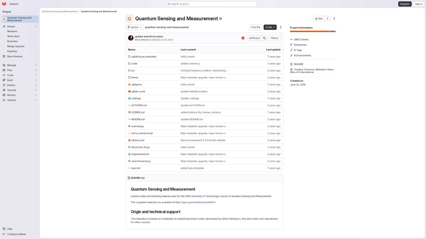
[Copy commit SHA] (264, 38)
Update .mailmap (190, 98)
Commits (301, 39)
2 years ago (274, 70)
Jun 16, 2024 (167, 40)
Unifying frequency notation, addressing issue (204, 70)
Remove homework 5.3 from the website (203, 140)
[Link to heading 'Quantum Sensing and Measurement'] (197, 189)
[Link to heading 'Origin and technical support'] (182, 211)
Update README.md (192, 119)
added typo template (192, 168)
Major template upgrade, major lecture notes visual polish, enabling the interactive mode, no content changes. (204, 77)
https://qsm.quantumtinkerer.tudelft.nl (195, 202)
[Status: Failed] (243, 38)
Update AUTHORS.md (193, 105)
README (298, 64)
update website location (149, 36)
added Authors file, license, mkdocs (200, 112)
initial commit (188, 56)
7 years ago (274, 56)
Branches (300, 44)
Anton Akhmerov (143, 40)
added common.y (190, 63)
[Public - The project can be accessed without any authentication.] (220, 18)
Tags (298, 50)
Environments (302, 55)
